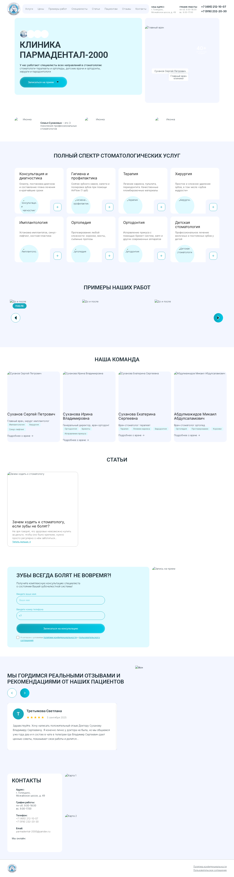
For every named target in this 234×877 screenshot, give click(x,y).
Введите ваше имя (26, 594)
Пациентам (111, 8)
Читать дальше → (21, 541)
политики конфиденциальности (60, 637)
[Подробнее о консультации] (57, 207)
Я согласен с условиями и (60, 639)
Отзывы (126, 8)
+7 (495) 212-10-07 (213, 6)
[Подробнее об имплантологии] (57, 256)
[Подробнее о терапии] (161, 207)
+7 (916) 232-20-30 (214, 11)
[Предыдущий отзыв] (12, 693)
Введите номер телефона (29, 609)
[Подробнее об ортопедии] (109, 256)
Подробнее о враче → (20, 435)
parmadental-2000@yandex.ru (33, 831)
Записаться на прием (41, 82)
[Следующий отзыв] (24, 693)
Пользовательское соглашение (210, 870)
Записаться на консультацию (60, 628)
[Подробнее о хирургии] (213, 207)
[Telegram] (21, 844)
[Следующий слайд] (218, 317)
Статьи (96, 8)
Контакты (140, 8)
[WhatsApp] (14, 844)
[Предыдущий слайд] (15, 317)
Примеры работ (57, 8)
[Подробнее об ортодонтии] (161, 256)
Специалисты (79, 8)
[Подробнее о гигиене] (109, 207)
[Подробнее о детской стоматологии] (213, 256)
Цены (41, 8)
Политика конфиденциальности (210, 866)
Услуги (29, 8)
